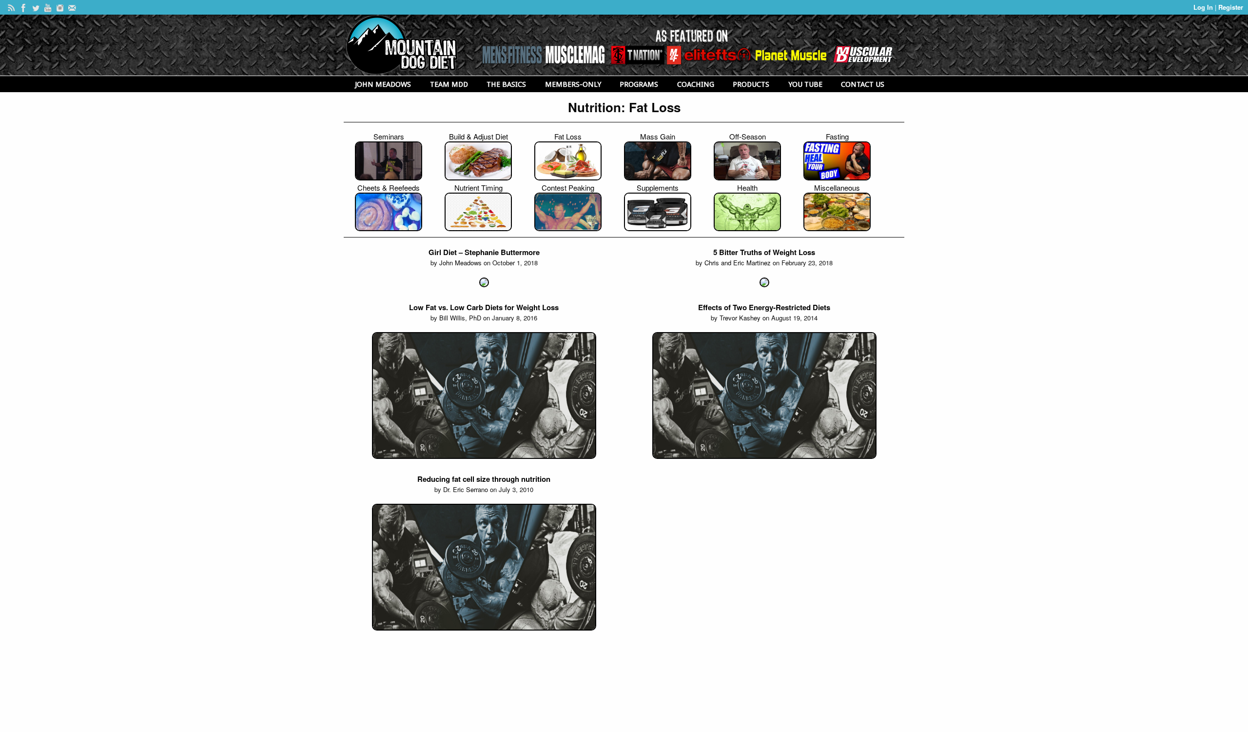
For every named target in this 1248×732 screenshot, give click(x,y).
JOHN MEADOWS (383, 84)
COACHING (695, 84)
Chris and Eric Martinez (737, 262)
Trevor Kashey (740, 317)
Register (1230, 7)
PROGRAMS (639, 84)
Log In (1204, 7)
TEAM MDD (449, 84)
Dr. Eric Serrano (465, 489)
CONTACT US (862, 84)
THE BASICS (506, 84)
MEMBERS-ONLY (573, 84)
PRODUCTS (751, 84)
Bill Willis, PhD (460, 317)
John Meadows (460, 262)
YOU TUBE (805, 84)
